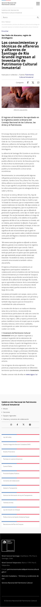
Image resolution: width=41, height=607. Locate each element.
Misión (5, 409)
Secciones (6, 412)
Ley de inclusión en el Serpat (11, 510)
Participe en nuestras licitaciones (12, 459)
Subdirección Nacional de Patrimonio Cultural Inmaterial (19, 403)
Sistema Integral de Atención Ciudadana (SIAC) (17, 444)
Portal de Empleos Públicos (11, 473)
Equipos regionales (9, 416)
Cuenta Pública (7, 466)
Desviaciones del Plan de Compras (13, 524)
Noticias (8, 22)
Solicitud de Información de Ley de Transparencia (17, 495)
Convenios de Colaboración (11, 481)
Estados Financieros (9, 452)
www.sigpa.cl (31, 374)
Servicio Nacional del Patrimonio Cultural (17, 583)
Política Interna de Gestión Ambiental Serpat (16, 517)
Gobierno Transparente (10, 488)
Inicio (3, 22)
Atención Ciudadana (9, 576)
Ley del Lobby (7, 437)
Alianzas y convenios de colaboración (16, 419)
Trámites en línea (8, 502)
